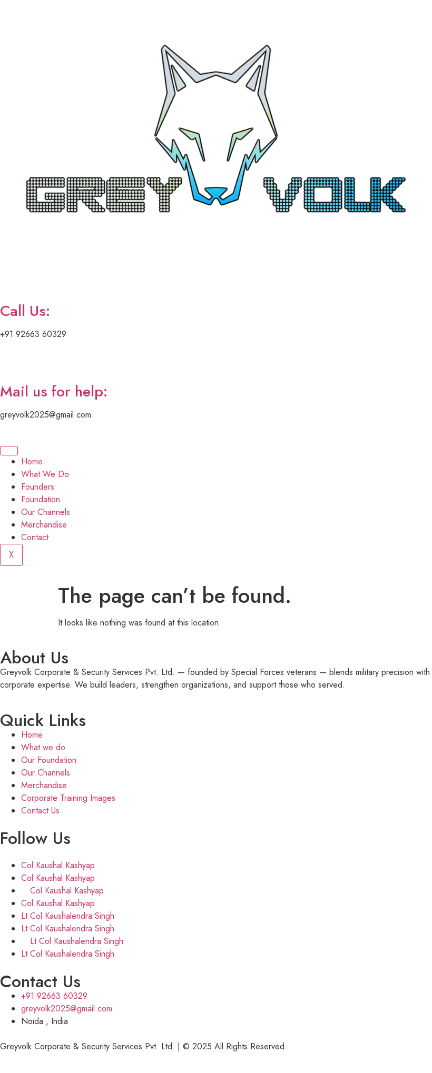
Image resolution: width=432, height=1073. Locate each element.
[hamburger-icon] (9, 450)
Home (32, 461)
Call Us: (25, 311)
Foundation (40, 499)
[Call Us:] (13, 281)
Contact (34, 537)
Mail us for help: (53, 391)
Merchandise (44, 525)
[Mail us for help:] (13, 362)
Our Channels (45, 512)
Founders (37, 487)
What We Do (45, 474)
